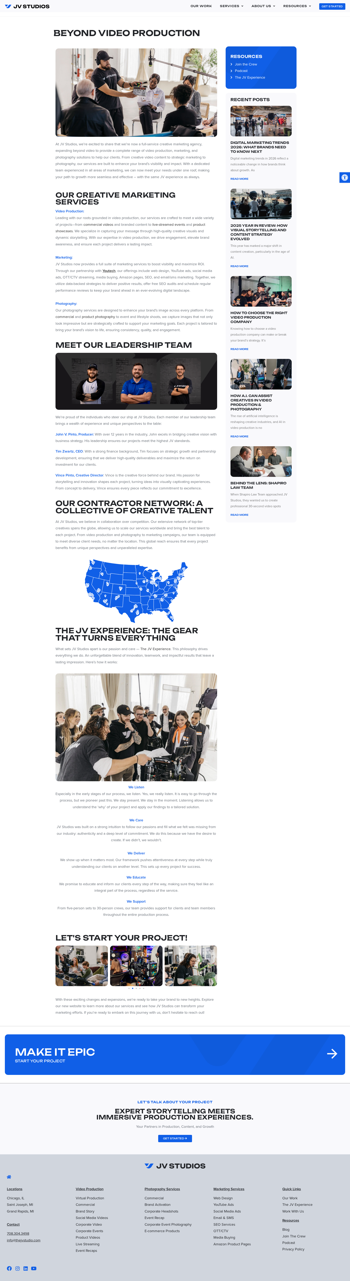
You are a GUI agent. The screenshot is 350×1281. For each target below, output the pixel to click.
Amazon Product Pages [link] (232, 1244)
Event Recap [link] (154, 1217)
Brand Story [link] (85, 1211)
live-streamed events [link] (168, 224)
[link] (344, 177)
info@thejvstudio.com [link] (24, 1240)
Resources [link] (295, 6)
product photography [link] (98, 316)
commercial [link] (64, 316)
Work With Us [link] (293, 1211)
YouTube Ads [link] (223, 1204)
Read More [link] (239, 178)
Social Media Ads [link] (227, 1211)
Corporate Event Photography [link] (168, 1224)
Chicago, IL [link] (15, 1198)
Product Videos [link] (88, 1237)
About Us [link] (261, 6)
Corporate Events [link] (89, 1230)
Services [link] (229, 6)
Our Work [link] (201, 6)
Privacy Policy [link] (293, 1249)
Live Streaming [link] (87, 1244)
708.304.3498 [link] (18, 1233)
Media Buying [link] (224, 1237)
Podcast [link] (288, 1242)
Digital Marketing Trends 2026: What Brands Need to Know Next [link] (259, 147)
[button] (60, 966)
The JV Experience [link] (155, 648)
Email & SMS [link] (223, 1217)
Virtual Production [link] (90, 1198)
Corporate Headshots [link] (161, 1211)
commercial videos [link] (98, 224)
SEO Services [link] (224, 1224)
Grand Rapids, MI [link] (20, 1211)
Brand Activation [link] (158, 1204)
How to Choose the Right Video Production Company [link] (258, 317)
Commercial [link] (85, 1204)
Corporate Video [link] (89, 1224)
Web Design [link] (223, 1198)
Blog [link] (285, 1229)
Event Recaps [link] (86, 1250)
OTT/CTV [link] (220, 1230)
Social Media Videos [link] (92, 1217)
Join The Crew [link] (293, 1236)
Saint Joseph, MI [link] (20, 1204)
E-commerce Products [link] (162, 1230)
